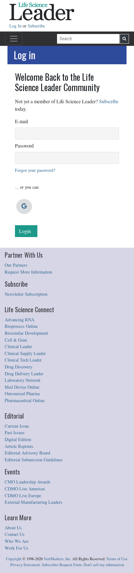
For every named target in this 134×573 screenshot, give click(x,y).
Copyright (14, 558)
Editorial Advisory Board (27, 453)
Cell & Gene (16, 340)
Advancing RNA (19, 320)
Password (24, 145)
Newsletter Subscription (26, 294)
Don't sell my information (104, 564)
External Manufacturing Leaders (33, 502)
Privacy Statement (25, 564)
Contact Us (15, 534)
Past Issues (15, 432)
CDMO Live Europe (23, 495)
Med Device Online (22, 387)
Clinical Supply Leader (25, 353)
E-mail (21, 121)
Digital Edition (18, 439)
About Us (13, 528)
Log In (16, 26)
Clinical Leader (18, 346)
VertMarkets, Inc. (57, 558)
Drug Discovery (18, 367)
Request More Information (28, 272)
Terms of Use (116, 558)
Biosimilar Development (26, 333)
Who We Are (16, 541)
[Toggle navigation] (13, 38)
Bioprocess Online (21, 326)
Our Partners (16, 265)
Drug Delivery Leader (24, 373)
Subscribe (36, 26)
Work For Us (16, 548)
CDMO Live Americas (25, 489)
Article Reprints (19, 446)
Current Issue (17, 426)
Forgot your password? (35, 170)
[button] (24, 206)
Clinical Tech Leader (23, 360)
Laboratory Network (23, 380)
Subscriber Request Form (62, 564)
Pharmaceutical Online (25, 400)
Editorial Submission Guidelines (34, 460)
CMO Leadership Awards (27, 482)
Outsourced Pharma (22, 393)
